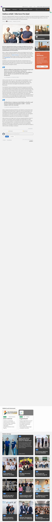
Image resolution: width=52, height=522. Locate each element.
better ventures (15, 54)
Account (30, 9)
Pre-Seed (4, 140)
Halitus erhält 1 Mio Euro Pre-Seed (43, 6)
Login (7, 136)
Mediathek (25, 9)
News (35, 6)
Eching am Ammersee (40, 38)
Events (20, 9)
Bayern (37, 33)
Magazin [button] (8, 9)
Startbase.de (26, 6)
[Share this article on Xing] (32, 141)
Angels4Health (7, 57)
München (37, 49)
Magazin (30, 6)
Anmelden (12, 136)
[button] (48, 9)
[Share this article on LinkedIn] (29, 141)
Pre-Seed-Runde (9, 140)
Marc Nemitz (10, 21)
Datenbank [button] (14, 9)
